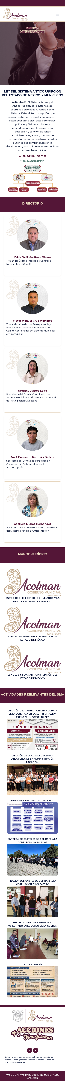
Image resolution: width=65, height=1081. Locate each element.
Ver (32, 585)
